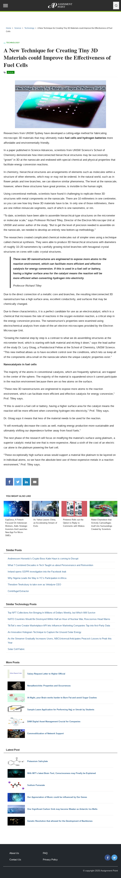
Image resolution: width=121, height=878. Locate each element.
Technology (13, 42)
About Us (14, 853)
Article (11, 72)
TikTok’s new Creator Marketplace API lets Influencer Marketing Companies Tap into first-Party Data (59, 625)
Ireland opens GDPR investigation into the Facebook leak (37, 571)
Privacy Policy (50, 859)
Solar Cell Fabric (16, 649)
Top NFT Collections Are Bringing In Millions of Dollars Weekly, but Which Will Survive (51, 612)
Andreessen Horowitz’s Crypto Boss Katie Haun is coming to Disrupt (43, 558)
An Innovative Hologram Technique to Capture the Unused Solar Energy (44, 632)
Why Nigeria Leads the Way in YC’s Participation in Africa (37, 578)
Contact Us (15, 859)
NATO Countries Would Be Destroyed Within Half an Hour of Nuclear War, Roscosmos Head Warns (59, 619)
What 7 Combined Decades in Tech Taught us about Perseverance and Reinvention (50, 565)
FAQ (45, 853)
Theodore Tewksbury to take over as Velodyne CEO (34, 584)
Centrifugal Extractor (18, 591)
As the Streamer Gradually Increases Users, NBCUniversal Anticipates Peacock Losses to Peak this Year (60, 640)
